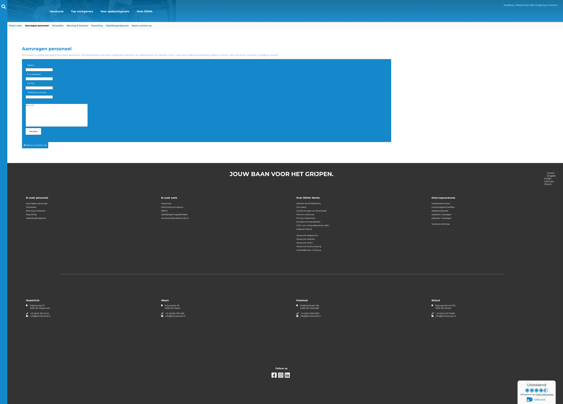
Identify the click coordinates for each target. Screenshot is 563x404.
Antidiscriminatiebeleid (308, 221)
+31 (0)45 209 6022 (309, 313)
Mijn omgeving (538, 5)
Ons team (301, 207)
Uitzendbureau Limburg (308, 250)
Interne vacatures (305, 214)
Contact (552, 5)
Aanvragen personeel (37, 25)
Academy (509, 5)
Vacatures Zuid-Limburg (308, 246)
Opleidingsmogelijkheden (174, 214)
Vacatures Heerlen (305, 239)
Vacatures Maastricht (307, 235)
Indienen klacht (304, 229)
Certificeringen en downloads (311, 210)
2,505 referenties (544, 394)
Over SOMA (144, 11)
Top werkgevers (82, 11)
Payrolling (97, 25)
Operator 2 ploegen (441, 214)
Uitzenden (57, 25)
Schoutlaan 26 (172, 306)
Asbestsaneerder (439, 210)
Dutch (550, 173)
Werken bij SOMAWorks (308, 203)
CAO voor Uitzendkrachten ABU (312, 225)
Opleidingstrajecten (117, 25)
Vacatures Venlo (304, 242)
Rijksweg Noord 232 (444, 306)
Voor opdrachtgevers (114, 11)
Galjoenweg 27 (39, 306)
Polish (548, 178)
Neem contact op (141, 25)
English (551, 175)
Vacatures (57, 11)
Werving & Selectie (77, 25)
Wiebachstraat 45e (309, 306)
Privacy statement (305, 218)
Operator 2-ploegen (441, 218)
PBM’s (164, 210)
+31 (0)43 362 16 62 (39, 313)
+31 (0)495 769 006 (174, 313)
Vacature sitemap (440, 224)
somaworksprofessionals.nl (175, 218)
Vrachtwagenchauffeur (443, 207)
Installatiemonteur (441, 203)
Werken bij (522, 5)
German (549, 181)
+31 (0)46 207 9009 (445, 313)
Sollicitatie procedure (172, 207)
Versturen (33, 131)
